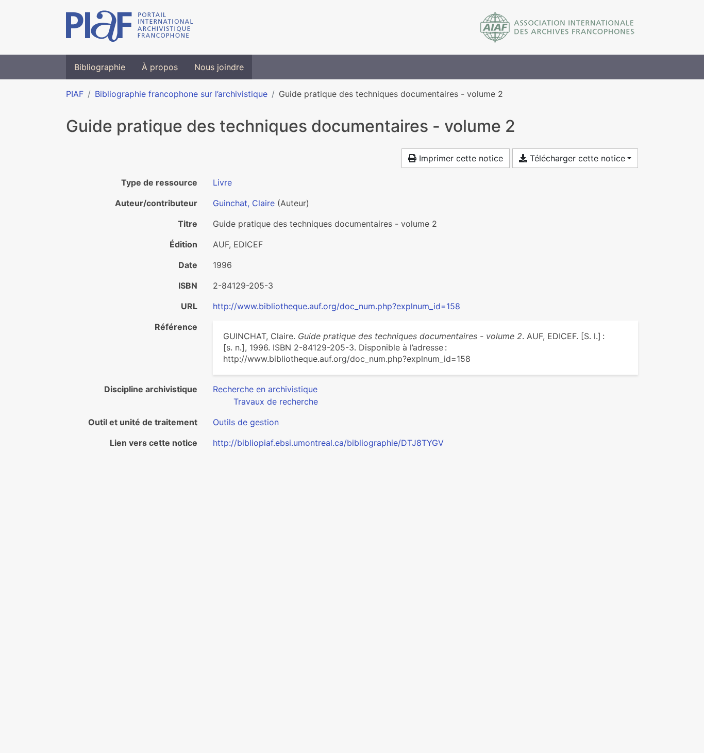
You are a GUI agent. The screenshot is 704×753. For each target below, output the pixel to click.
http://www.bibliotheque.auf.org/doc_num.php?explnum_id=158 (336, 306)
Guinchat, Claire (244, 203)
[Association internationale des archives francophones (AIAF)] (557, 27)
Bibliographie (99, 67)
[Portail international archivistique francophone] (129, 27)
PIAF (74, 94)
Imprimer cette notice (459, 158)
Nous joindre (219, 67)
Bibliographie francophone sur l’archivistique (181, 94)
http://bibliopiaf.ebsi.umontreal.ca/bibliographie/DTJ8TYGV (328, 443)
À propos (160, 67)
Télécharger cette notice (576, 158)
